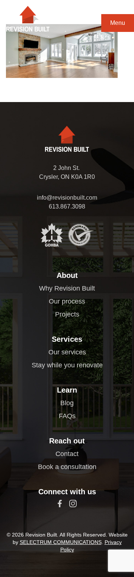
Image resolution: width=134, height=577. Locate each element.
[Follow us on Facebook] (60, 503)
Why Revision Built (67, 288)
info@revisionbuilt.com (67, 197)
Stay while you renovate (67, 365)
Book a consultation (67, 467)
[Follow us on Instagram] (73, 503)
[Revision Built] (28, 19)
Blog (67, 403)
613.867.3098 (67, 206)
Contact (67, 454)
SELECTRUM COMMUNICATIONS (61, 542)
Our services (67, 352)
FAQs (67, 416)
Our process (67, 301)
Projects (67, 314)
